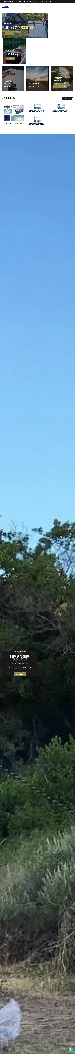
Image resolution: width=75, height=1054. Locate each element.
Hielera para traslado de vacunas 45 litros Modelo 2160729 (36, 125)
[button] (19, 674)
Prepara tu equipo (20, 658)
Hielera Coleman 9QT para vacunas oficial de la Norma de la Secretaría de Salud (60, 112)
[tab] (67, 98)
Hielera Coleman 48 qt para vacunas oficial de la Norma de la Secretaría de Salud (37, 112)
